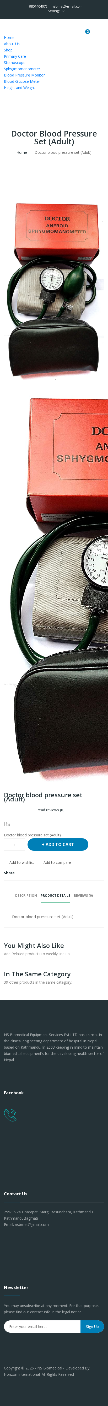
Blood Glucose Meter (22, 81)
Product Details (55, 895)
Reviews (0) (83, 895)
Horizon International (22, 1374)
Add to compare (57, 862)
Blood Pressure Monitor (24, 75)
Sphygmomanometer (22, 68)
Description (26, 895)
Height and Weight (19, 87)
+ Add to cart (58, 844)
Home (9, 37)
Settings (54, 10)
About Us (12, 43)
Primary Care (15, 56)
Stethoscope (14, 62)
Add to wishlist (21, 862)
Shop (8, 50)
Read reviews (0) (50, 809)
